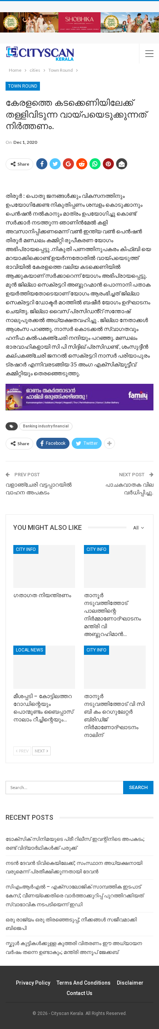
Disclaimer (130, 983)
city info (26, 549)
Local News (29, 650)
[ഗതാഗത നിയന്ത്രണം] (44, 566)
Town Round (22, 86)
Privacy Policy (33, 983)
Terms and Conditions (84, 983)
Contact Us (79, 993)
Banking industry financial (46, 426)
